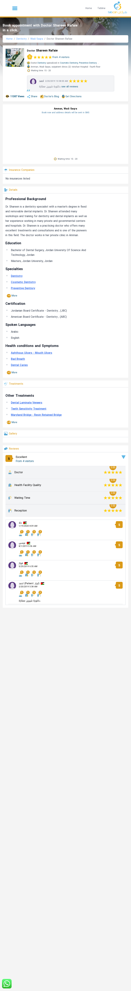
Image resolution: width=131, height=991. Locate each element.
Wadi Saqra (36, 39)
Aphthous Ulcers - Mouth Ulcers (31, 352)
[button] (15, 8)
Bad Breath (18, 359)
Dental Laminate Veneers (26, 402)
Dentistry (21, 39)
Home (88, 8)
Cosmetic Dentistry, (69, 63)
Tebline (101, 8)
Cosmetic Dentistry (23, 282)
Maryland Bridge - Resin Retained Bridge (36, 414)
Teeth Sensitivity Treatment (28, 408)
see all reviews (69, 86)
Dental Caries (19, 365)
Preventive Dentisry (88, 63)
